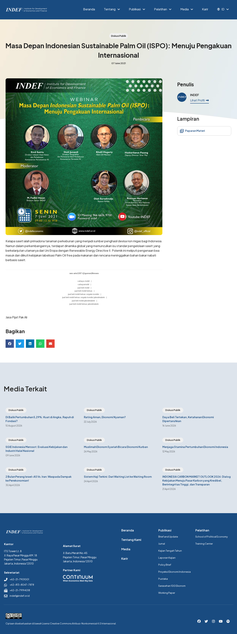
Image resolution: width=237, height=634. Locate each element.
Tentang (110, 9)
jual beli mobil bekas (83, 291)
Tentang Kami (131, 540)
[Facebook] (199, 621)
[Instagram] (213, 621)
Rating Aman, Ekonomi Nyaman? (105, 417)
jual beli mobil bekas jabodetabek (84, 304)
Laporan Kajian (167, 557)
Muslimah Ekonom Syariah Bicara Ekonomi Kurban (116, 446)
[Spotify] (228, 621)
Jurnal (161, 543)
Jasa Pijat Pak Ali (16, 317)
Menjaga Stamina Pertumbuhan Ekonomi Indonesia (195, 446)
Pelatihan (160, 9)
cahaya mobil (83, 281)
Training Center (204, 543)
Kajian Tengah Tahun (170, 550)
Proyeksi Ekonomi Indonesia (174, 571)
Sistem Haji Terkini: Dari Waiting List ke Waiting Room (118, 476)
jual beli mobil (83, 288)
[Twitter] (206, 621)
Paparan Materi (195, 130)
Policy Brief (164, 564)
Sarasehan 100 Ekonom (172, 585)
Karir (205, 9)
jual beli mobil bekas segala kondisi (83, 294)
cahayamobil (83, 284)
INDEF (194, 95)
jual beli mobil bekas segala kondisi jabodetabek (83, 297)
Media (184, 9)
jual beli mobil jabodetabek (83, 301)
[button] (10, 343)
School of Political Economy (211, 536)
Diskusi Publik (16, 410)
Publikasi (135, 9)
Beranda (89, 9)
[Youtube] (220, 621)
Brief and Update (168, 536)
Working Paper (166, 592)
